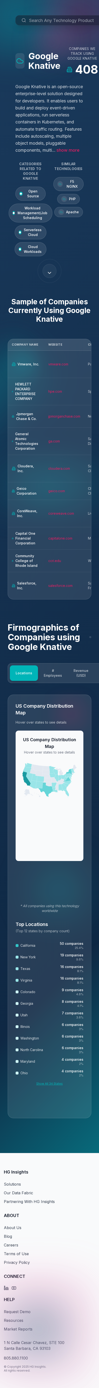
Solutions (12, 1184)
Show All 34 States (49, 1083)
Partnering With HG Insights (29, 1201)
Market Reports (18, 1329)
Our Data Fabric (18, 1192)
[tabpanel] (49, 906)
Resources (13, 1320)
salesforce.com (60, 586)
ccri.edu (54, 561)
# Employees (53, 673)
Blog (8, 1236)
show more (68, 150)
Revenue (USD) (81, 673)
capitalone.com (60, 538)
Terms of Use (16, 1253)
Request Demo (17, 1311)
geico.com (56, 491)
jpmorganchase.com (64, 416)
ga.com (54, 441)
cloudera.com (59, 468)
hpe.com (55, 391)
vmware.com (58, 364)
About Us (12, 1227)
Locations (24, 673)
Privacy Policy (17, 1262)
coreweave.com (61, 513)
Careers (11, 1245)
